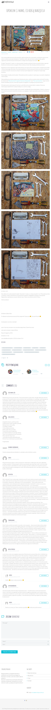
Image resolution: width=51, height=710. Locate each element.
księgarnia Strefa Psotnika (28, 349)
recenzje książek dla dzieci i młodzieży (31, 352)
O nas (29, 678)
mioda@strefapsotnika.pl (38, 692)
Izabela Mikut (35, 347)
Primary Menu (48, 2)
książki (9, 52)
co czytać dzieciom (18, 347)
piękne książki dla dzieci (7, 352)
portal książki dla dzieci (18, 352)
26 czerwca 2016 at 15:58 (13, 448)
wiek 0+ (20, 52)
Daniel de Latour (27, 347)
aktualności (4, 52)
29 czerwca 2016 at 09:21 (13, 459)
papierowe (14, 52)
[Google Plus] (31, 51)
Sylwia (9, 458)
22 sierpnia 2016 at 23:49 (13, 550)
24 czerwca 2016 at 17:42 (13, 394)
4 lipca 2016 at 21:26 (12, 476)
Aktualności (30, 675)
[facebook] (24, 700)
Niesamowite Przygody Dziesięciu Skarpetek (19, 80)
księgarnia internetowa (17, 349)
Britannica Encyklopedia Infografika (35, 371)
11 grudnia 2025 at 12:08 (14, 604)
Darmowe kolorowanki (13, 447)
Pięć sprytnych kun (37, 80)
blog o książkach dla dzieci (7, 347)
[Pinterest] (32, 51)
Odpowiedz (44, 392)
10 (43, 51)
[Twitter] (29, 51)
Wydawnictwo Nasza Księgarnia (8, 354)
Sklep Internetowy (32, 673)
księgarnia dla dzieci (6, 349)
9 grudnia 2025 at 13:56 (13, 587)
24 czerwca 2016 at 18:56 (13, 418)
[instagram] (26, 700)
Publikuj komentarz (9, 652)
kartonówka (43, 347)
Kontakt (29, 680)
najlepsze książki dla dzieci (40, 349)
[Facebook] (27, 51)
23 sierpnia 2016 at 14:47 (14, 576)
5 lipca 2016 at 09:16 (12, 521)
